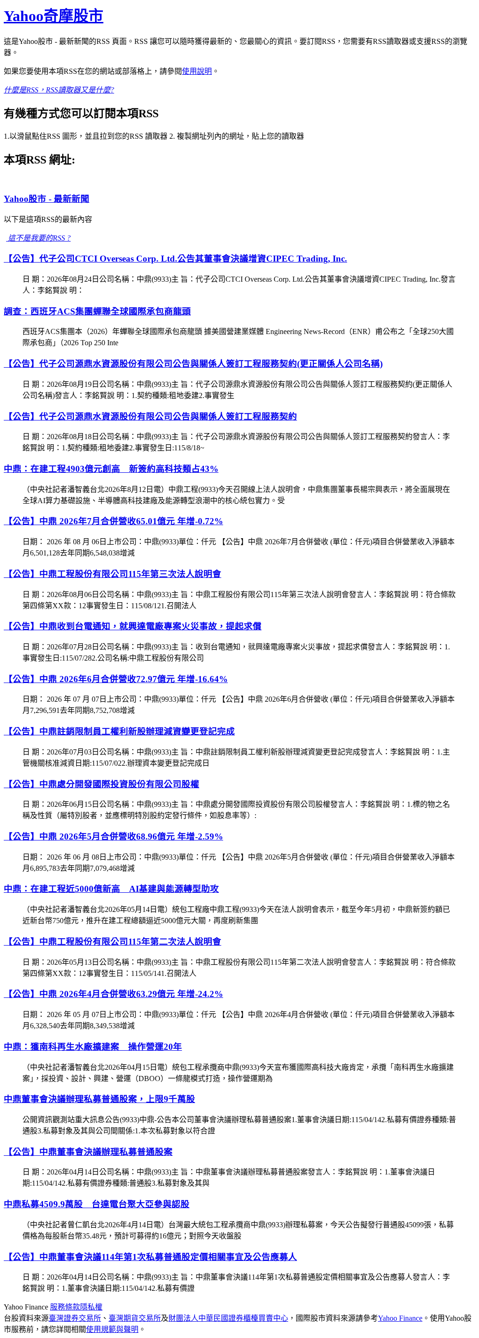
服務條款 (65, 1307)
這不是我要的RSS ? (38, 238)
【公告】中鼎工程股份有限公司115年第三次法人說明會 (112, 574)
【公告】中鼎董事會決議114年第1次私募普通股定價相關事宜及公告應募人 (150, 1257)
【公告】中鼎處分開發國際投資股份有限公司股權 (101, 784)
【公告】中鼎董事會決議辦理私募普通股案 (88, 1152)
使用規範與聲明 (112, 1329)
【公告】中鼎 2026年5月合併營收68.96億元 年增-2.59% (113, 836)
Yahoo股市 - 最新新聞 (46, 199)
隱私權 (91, 1307)
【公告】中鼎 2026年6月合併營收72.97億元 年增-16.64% (116, 679)
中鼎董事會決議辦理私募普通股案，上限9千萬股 (99, 1099)
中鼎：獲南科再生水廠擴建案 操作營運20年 (93, 1047)
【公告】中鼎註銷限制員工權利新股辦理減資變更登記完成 (119, 731)
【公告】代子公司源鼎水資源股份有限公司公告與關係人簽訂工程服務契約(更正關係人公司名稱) (193, 364)
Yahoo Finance (400, 1318)
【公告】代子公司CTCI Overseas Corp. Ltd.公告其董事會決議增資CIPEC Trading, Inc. (175, 258)
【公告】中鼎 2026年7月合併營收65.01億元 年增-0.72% (113, 521)
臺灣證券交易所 (75, 1318)
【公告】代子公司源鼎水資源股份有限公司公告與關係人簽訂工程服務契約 (150, 416)
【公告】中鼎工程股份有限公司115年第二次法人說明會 (112, 942)
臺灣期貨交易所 (135, 1318)
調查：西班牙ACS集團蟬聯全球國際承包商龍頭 (97, 311)
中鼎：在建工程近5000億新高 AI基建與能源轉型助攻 (111, 889)
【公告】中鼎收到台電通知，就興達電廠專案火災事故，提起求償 (132, 626)
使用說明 (197, 71)
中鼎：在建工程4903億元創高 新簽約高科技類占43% (111, 469)
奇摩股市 (53, 15)
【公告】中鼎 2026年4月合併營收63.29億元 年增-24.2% (113, 994)
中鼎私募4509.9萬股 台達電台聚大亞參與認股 (96, 1204)
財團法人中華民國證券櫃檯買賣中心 (228, 1318)
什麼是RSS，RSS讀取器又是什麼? (59, 90)
